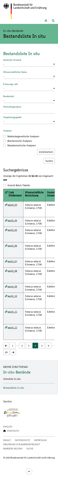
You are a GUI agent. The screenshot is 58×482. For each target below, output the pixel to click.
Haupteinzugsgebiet (12, 117)
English (7, 426)
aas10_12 (12, 327)
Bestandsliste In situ (13, 387)
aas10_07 (12, 261)
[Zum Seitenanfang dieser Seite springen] (29, 471)
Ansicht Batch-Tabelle (18, 185)
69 (6, 352)
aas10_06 (12, 245)
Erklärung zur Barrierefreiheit (21, 444)
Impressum (40, 440)
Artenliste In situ (12, 378)
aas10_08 (12, 270)
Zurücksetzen (46, 151)
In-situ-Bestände (16, 372)
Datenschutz (22, 440)
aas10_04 (12, 220)
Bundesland (8, 96)
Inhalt (7, 440)
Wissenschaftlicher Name (15, 71)
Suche (29, 448)
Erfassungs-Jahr (10, 84)
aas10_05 (12, 230)
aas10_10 (12, 296)
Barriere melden (12, 448)
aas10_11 (12, 311)
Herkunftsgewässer (12, 106)
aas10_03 (12, 204)
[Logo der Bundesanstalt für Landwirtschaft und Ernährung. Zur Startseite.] (25, 11)
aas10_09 (12, 286)
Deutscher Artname (12, 59)
